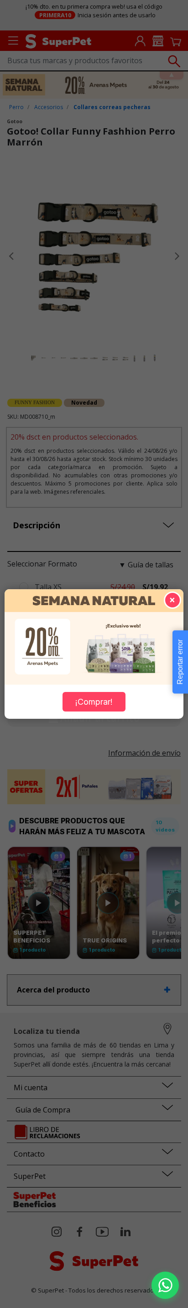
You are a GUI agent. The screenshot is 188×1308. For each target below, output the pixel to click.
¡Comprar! (94, 702)
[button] (165, 1285)
